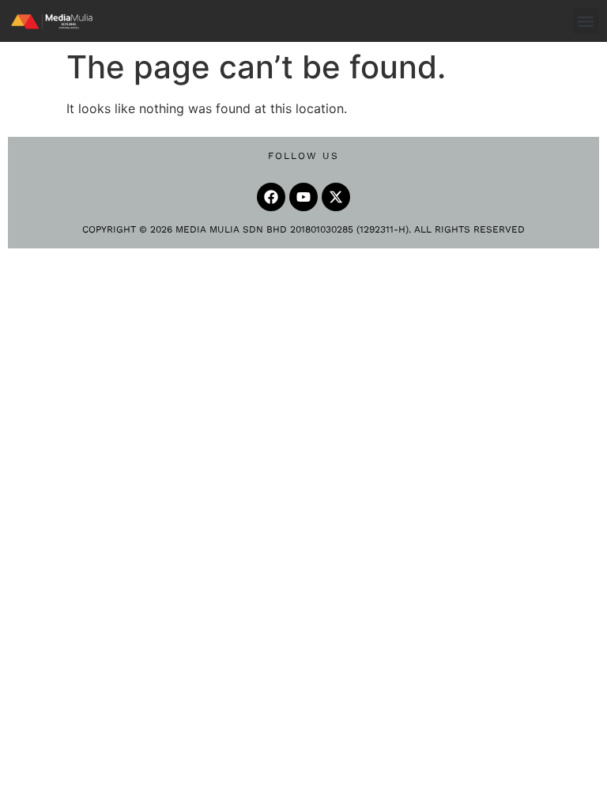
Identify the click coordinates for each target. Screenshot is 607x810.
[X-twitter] (336, 197)
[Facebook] (271, 197)
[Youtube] (303, 197)
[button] (586, 21)
